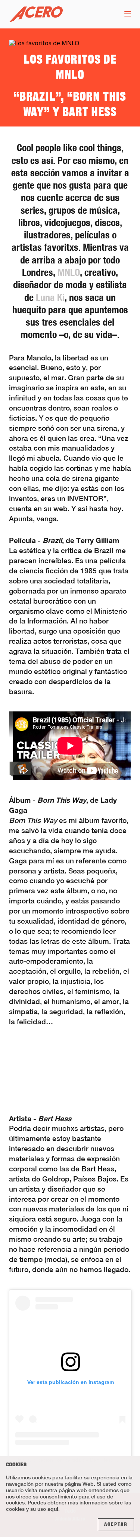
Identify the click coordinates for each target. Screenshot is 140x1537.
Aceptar (116, 1525)
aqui (52, 1509)
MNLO (68, 272)
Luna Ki (50, 297)
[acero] (36, 14)
